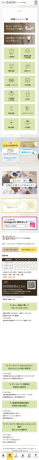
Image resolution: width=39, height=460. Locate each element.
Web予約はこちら (28, 249)
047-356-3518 (11, 249)
